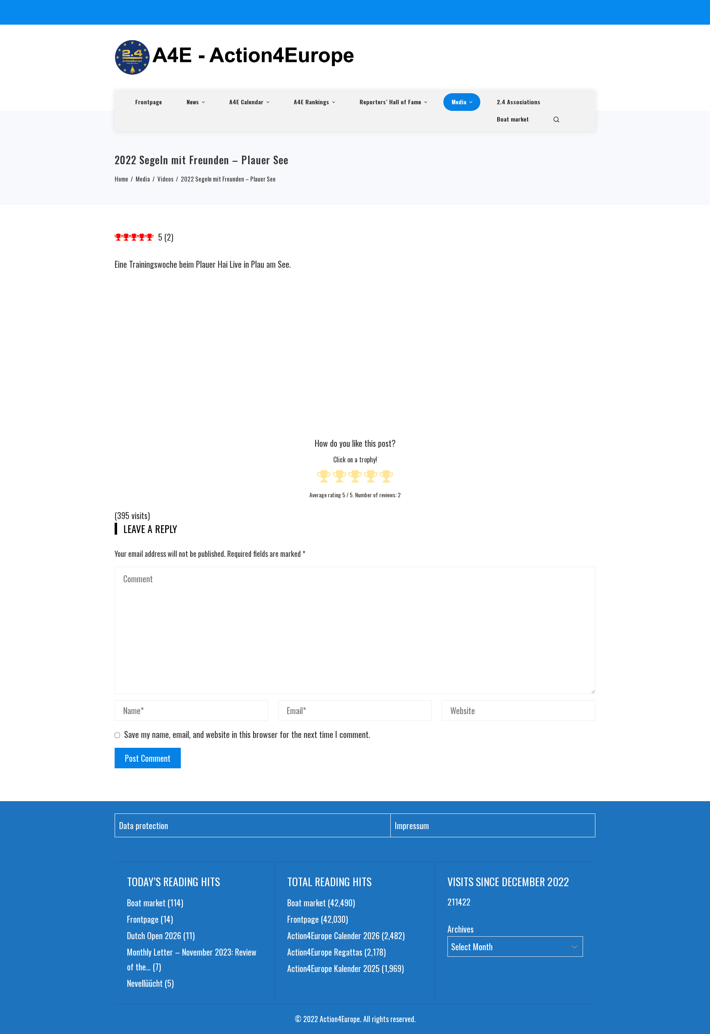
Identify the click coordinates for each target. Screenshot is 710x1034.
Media (459, 101)
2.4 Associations (518, 101)
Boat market (513, 119)
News (193, 101)
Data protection (143, 825)
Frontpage (148, 101)
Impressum (412, 825)
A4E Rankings (311, 101)
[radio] (324, 477)
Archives (460, 929)
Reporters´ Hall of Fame (390, 101)
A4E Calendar (246, 101)
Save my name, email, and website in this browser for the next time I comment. (247, 734)
